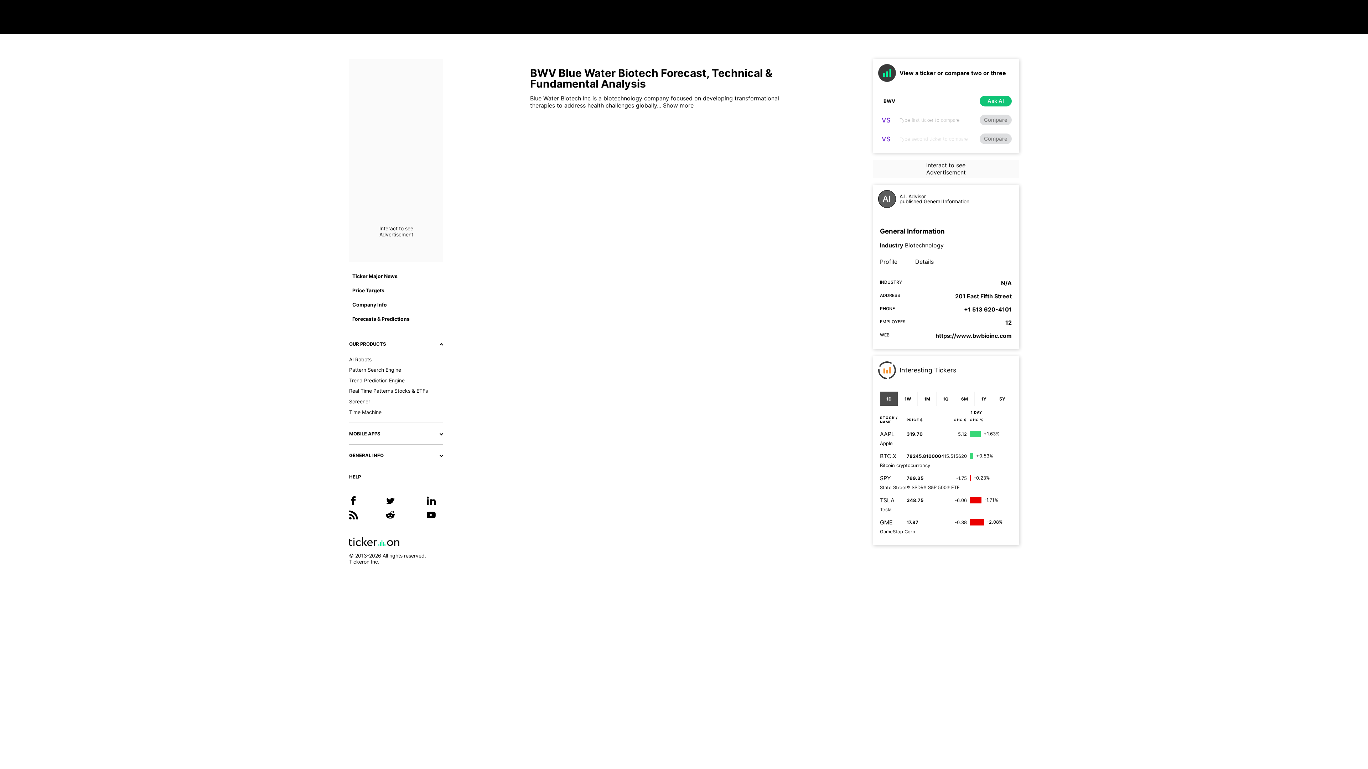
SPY (885, 478)
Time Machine (365, 412)
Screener (359, 401)
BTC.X (888, 456)
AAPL (887, 434)
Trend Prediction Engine (377, 380)
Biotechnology (924, 245)
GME (886, 522)
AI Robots (360, 359)
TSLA (887, 500)
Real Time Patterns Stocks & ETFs (388, 391)
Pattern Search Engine (375, 370)
